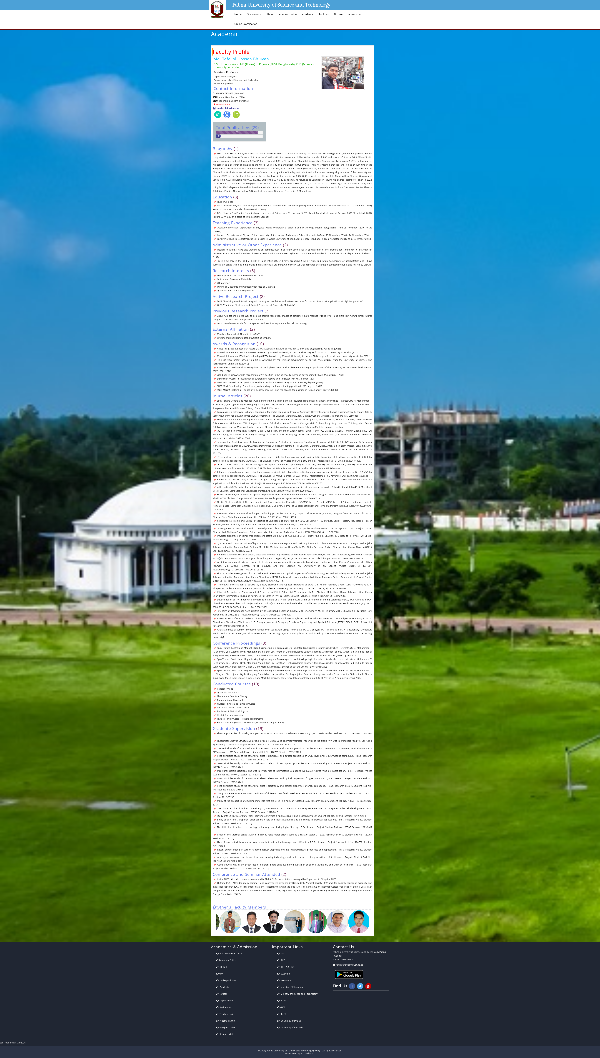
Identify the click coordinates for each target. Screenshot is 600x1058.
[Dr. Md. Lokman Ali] (261, 921)
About (270, 14)
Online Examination (245, 24)
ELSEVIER (285, 973)
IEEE (282, 960)
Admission (354, 14)
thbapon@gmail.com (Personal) (232, 100)
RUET (283, 1013)
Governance (254, 14)
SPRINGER (285, 980)
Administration (288, 14)
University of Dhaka (290, 1020)
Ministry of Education (291, 987)
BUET (283, 1000)
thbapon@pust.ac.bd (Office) (231, 97)
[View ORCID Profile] (236, 115)
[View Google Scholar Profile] (227, 115)
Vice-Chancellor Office (230, 953)
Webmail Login (227, 1020)
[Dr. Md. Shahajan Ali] (218, 921)
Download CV (222, 104)
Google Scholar (227, 1027)
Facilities (324, 14)
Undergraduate (227, 980)
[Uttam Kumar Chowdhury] (325, 921)
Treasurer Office (227, 960)
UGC (282, 953)
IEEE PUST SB (287, 966)
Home (238, 14)
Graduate (224, 987)
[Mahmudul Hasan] (283, 921)
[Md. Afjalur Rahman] (304, 921)
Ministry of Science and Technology (299, 993)
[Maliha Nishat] (347, 921)
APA (221, 973)
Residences (225, 1007)
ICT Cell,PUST (308, 1053)
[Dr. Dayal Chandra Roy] (368, 921)
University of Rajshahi (291, 1027)
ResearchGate (226, 1034)
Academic (307, 14)
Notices (338, 14)
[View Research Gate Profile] (217, 115)
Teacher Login (226, 1013)
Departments (226, 1000)
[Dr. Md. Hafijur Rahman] (240, 921)
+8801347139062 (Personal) (230, 93)
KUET (282, 1007)
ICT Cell (223, 966)
